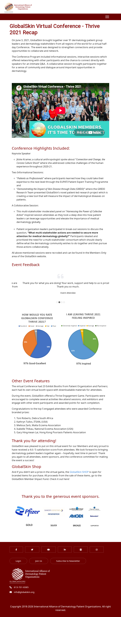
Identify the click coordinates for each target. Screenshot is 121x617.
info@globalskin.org (24, 588)
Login (18, 557)
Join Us (38, 557)
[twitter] (32, 546)
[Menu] (107, 17)
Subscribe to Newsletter (68, 557)
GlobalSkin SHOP (79, 468)
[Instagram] (97, 546)
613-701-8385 (21, 583)
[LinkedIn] (65, 546)
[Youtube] (48, 546)
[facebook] (16, 546)
